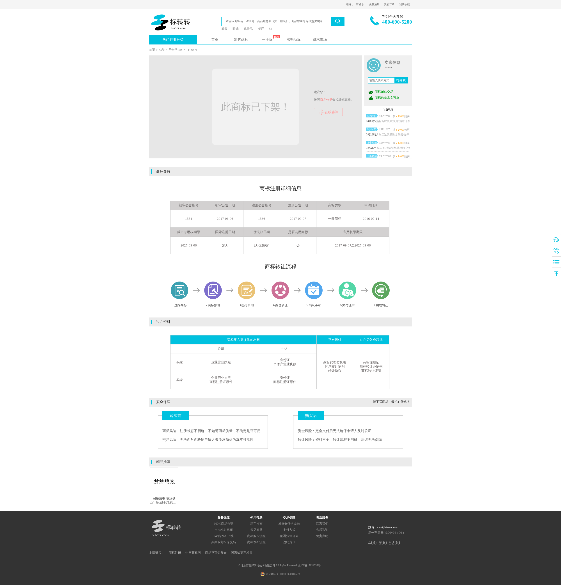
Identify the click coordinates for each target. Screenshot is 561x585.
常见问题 (256, 530)
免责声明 (322, 536)
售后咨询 (322, 530)
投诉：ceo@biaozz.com (383, 527)
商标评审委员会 (216, 552)
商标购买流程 (256, 536)
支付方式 (289, 530)
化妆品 (248, 28)
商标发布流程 (256, 542)
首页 (214, 39)
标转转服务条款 (289, 523)
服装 (224, 28)
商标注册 (175, 552)
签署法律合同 (289, 536)
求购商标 (294, 39)
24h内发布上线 (224, 536)
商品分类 (326, 99)
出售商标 (241, 39)
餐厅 (261, 28)
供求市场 (320, 39)
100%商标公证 (223, 523)
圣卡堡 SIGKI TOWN (182, 49)
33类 (162, 49)
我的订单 (389, 4)
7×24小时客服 (223, 530)
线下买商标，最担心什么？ (391, 401)
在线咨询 (332, 112)
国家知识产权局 (241, 552)
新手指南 (256, 523)
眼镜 (236, 28)
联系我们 (322, 523)
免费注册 (374, 4)
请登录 (360, 4)
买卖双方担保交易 (223, 542)
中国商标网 (193, 552)
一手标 (267, 39)
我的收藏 (404, 4)
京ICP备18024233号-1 (310, 565)
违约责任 (289, 542)
